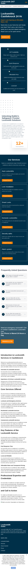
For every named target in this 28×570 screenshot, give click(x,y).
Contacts (3, 550)
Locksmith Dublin (5, 541)
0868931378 (5, 37)
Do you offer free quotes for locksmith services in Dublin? (13, 314)
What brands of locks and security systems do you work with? (14, 306)
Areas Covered (4, 545)
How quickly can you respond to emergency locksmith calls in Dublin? (14, 284)
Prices (2, 548)
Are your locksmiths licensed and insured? (15, 291)
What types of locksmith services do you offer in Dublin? (14, 276)
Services (3, 543)
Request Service (7, 180)
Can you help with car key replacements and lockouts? (13, 298)
